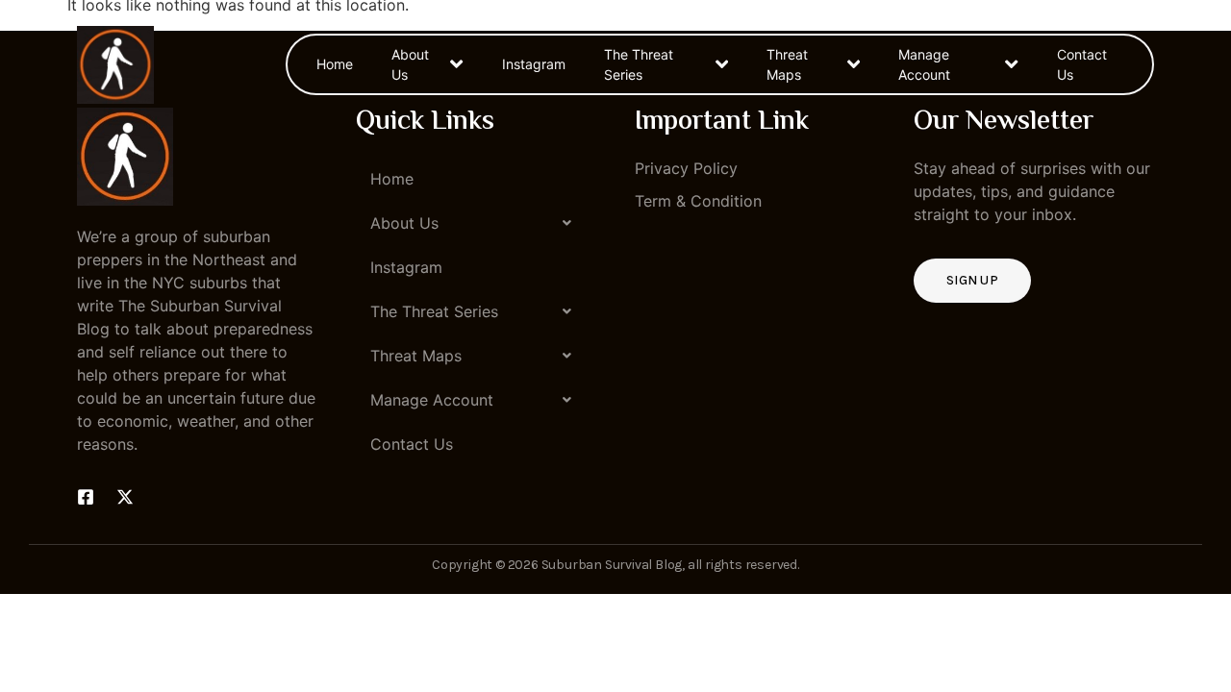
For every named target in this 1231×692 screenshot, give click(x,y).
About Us (410, 64)
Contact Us (1082, 64)
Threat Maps (787, 64)
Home (334, 64)
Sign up (972, 280)
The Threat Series (638, 64)
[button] (476, 223)
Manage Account (924, 64)
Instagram (533, 64)
